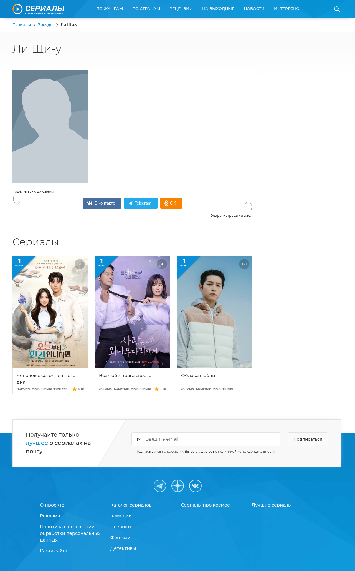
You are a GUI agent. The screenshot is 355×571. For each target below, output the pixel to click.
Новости (254, 9)
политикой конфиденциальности (246, 451)
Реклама (50, 516)
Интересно (287, 9)
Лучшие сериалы (272, 505)
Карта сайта (53, 551)
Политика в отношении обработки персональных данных (70, 533)
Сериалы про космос (205, 505)
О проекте (52, 505)
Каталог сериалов (131, 505)
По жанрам (109, 9)
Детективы (123, 548)
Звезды (46, 25)
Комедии (121, 516)
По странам (146, 9)
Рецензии (181, 9)
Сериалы (21, 25)
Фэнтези (120, 537)
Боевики (120, 527)
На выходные (218, 9)
